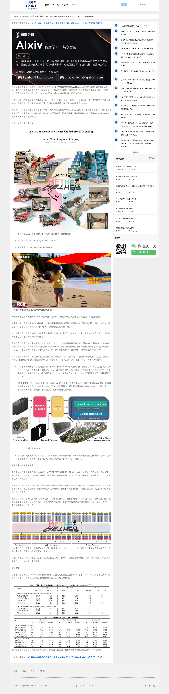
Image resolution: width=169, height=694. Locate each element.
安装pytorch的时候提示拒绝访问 (126, 176)
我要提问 (152, 158)
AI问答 (75, 4)
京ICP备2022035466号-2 (84, 686)
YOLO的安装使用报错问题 (124, 218)
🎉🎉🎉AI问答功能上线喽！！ (126, 166)
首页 (47, 4)
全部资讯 (136, 152)
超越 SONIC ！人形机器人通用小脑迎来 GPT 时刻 (137, 48)
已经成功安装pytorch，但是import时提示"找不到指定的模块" (135, 187)
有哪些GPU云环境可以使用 (125, 228)
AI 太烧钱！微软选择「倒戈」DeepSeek (134, 26)
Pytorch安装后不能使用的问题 (126, 199)
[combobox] (108, 4)
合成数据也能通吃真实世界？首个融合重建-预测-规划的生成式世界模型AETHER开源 (65, 23)
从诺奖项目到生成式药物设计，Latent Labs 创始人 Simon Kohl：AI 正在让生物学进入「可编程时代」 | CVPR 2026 (138, 143)
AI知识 (56, 4)
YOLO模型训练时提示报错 (124, 208)
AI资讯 (65, 4)
